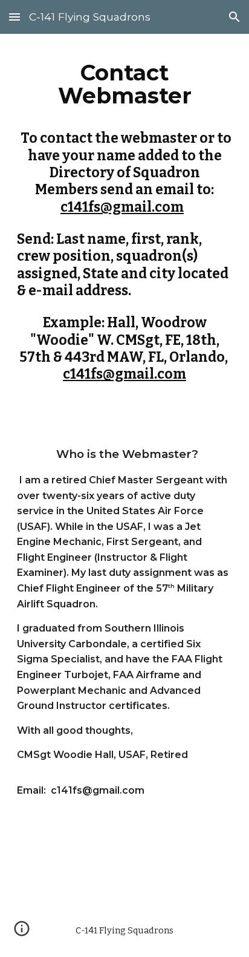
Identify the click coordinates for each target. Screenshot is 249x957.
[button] (14, 16)
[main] (124, 218)
